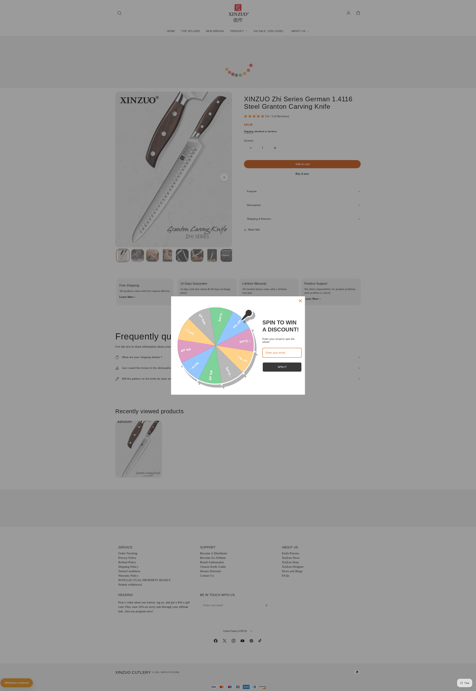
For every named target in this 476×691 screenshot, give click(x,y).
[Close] (300, 300)
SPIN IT (282, 366)
